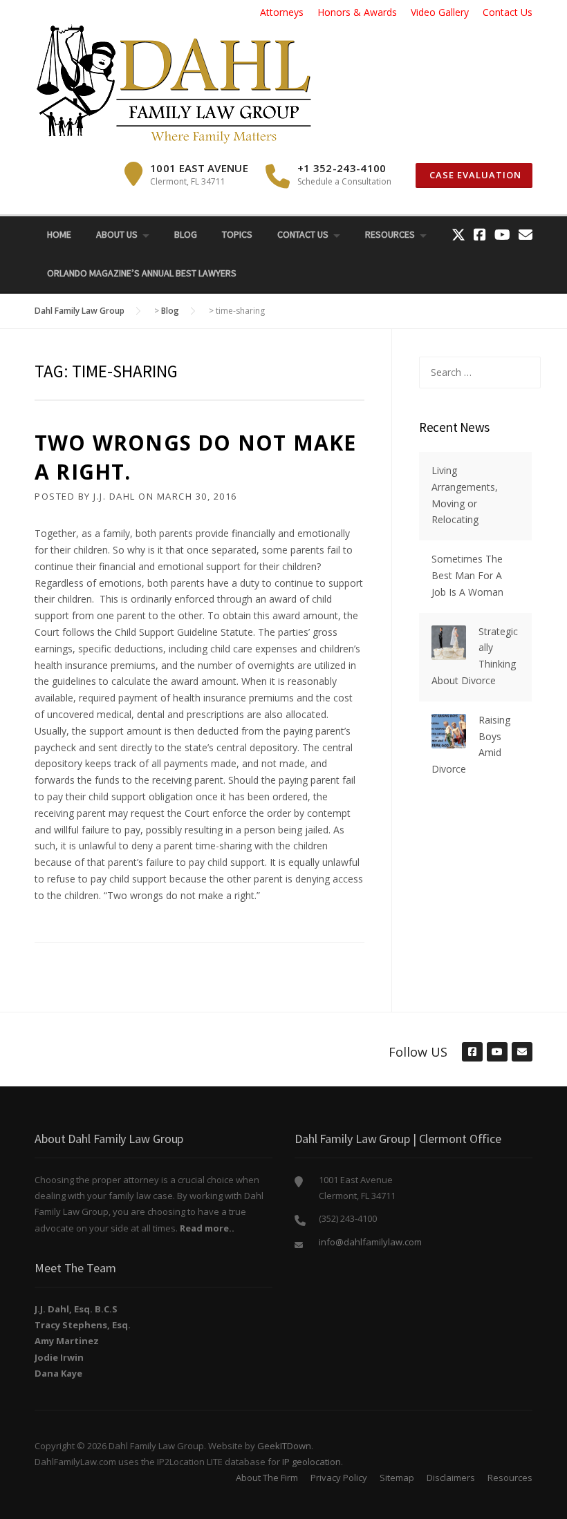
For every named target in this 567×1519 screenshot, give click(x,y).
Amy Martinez (67, 1340)
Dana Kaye (58, 1373)
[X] (458, 234)
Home (59, 234)
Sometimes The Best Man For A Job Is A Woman (467, 575)
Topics (237, 234)
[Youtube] (502, 234)
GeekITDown (284, 1446)
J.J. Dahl (114, 496)
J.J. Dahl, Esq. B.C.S (76, 1309)
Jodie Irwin (59, 1357)
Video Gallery (440, 12)
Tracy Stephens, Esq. (83, 1325)
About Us (117, 234)
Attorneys (282, 12)
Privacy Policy (338, 1477)
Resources (390, 234)
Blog (185, 234)
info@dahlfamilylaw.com (370, 1242)
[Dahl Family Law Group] (173, 83)
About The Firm (267, 1477)
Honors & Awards (357, 12)
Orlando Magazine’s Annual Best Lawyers (141, 273)
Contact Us (507, 12)
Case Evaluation (474, 175)
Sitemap (397, 1477)
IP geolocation (311, 1461)
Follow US (418, 1052)
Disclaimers (451, 1477)
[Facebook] (480, 234)
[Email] (525, 234)
